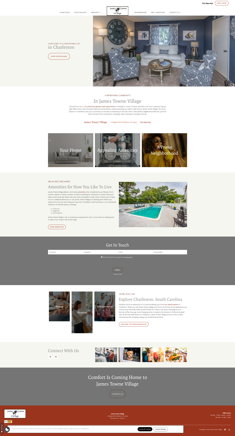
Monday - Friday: (215, 415)
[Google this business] (56, 357)
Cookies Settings (160, 429)
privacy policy (128, 257)
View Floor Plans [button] (59, 56)
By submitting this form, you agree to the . (118, 257)
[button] (222, 3)
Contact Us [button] (117, 394)
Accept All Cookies (145, 429)
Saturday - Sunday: (220, 417)
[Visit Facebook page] (50, 357)
